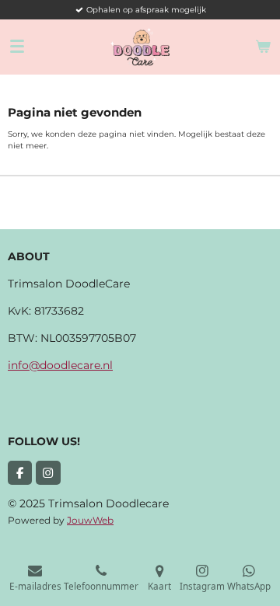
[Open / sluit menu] (17, 46)
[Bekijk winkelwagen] (263, 46)
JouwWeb (90, 520)
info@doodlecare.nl (60, 365)
